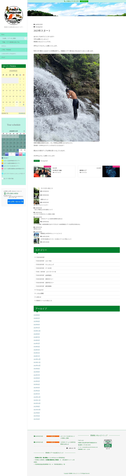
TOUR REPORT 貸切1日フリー (44, 279)
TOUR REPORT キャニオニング (45, 264)
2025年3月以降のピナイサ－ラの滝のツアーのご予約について (56, 239)
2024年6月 (37, 340)
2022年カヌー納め (57, 170)
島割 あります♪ (37, 229)
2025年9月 (37, 321)
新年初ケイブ (83, 170)
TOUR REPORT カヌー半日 (43, 261)
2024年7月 (37, 337)
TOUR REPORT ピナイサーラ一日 (46, 271)
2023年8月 (37, 372)
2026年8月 (37, 315)
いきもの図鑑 (40, 293)
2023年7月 (37, 375)
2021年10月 (37, 409)
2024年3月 (37, 350)
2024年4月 (37, 346)
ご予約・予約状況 (6, 49)
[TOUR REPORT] (42, 171)
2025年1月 (37, 327)
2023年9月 (37, 368)
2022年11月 (37, 400)
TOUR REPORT (40, 257)
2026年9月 (22, 113)
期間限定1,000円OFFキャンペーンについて (51, 233)
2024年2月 (37, 353)
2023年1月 (37, 394)
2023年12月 (37, 359)
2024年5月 (37, 343)
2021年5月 (37, 416)
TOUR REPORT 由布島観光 (43, 275)
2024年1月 (37, 356)
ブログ (3, 57)
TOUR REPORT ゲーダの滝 (43, 268)
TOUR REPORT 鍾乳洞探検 (43, 286)
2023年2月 (37, 390)
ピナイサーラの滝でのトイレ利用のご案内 (44, 214)
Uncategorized (38, 27)
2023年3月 (37, 387)
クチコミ (3, 46)
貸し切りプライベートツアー (41, 205)
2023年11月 (37, 362)
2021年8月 (37, 413)
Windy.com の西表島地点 (59, 457)
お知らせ (38, 297)
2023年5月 (37, 381)
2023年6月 (37, 378)
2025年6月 (37, 324)
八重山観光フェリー (67, 459)
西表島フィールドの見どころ (44, 300)
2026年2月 (37, 318)
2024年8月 (37, 334)
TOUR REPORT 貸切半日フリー (45, 282)
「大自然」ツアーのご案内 (8, 38)
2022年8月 (37, 406)
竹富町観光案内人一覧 (59, 464)
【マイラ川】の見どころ (47, 188)
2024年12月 (37, 331)
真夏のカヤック (44, 199)
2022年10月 (37, 403)
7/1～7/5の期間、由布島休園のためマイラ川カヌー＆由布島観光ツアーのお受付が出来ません (57, 224)
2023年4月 (37, 384)
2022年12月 (37, 397)
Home (2, 34)
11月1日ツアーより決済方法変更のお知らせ (51, 218)
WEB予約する (84, 1)
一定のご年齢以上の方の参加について (43, 209)
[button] (70, 448)
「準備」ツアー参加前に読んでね (10, 42)
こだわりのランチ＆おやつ (8, 53)
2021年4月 (37, 419)
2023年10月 (37, 365)
